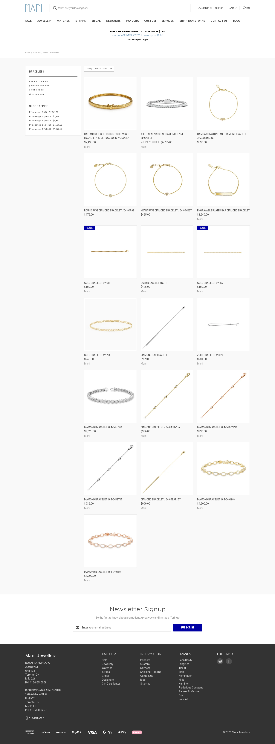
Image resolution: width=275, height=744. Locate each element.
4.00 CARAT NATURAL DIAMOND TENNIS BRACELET (162, 136)
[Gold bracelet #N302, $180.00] (223, 252)
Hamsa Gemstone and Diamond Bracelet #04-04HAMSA (222, 136)
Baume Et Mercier (189, 691)
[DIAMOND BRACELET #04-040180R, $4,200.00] (110, 541)
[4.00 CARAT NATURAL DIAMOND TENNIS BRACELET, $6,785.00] (166, 103)
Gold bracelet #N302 (210, 283)
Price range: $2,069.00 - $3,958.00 (45, 116)
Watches (63, 20)
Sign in (205, 7)
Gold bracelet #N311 (154, 283)
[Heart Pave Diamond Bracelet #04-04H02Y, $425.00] (166, 180)
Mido (181, 679)
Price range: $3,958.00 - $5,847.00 (45, 120)
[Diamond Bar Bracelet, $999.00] (166, 324)
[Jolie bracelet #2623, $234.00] (223, 324)
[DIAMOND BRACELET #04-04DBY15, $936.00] (110, 469)
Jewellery (44, 20)
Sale (28, 20)
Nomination (185, 675)
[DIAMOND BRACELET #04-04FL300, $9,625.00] (110, 396)
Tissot (182, 667)
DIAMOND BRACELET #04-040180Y (216, 499)
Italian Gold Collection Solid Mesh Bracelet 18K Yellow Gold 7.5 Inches (106, 136)
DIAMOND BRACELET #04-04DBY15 (103, 499)
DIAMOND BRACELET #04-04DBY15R (217, 427)
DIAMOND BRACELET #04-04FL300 (103, 427)
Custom (150, 20)
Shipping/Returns (192, 20)
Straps (80, 20)
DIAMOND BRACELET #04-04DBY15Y (160, 427)
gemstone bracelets (39, 85)
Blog (236, 20)
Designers (113, 20)
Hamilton (184, 683)
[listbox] (104, 68)
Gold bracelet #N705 (97, 355)
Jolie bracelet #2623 (210, 355)
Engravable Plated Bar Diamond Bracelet (223, 210)
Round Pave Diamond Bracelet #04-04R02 (109, 210)
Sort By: (89, 69)
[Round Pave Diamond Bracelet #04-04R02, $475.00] (110, 180)
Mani (181, 671)
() (248, 7)
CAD (231, 7)
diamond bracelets (38, 81)
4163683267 (36, 718)
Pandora (132, 20)
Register (218, 7)
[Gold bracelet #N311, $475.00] (166, 252)
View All (183, 699)
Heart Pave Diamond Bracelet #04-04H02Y (166, 210)
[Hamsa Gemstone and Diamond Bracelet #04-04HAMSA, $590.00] (223, 103)
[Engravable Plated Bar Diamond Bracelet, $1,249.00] (223, 180)
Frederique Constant (191, 687)
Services (167, 20)
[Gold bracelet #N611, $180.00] (110, 252)
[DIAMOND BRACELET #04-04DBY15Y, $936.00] (166, 396)
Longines (184, 663)
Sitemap (145, 683)
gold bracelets (36, 90)
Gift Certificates (111, 683)
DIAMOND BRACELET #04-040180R (103, 572)
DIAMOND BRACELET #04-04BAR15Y (161, 499)
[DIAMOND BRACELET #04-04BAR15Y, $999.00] (166, 469)
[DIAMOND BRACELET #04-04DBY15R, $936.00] (223, 396)
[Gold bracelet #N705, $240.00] (110, 324)
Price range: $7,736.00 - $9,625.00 (45, 129)
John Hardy (185, 660)
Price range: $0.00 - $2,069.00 (43, 112)
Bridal (96, 20)
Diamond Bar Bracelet (155, 355)
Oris (181, 695)
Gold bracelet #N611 (97, 283)
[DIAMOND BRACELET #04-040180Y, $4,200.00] (223, 469)
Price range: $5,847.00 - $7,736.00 (45, 125)
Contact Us (219, 20)
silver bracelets (36, 94)
